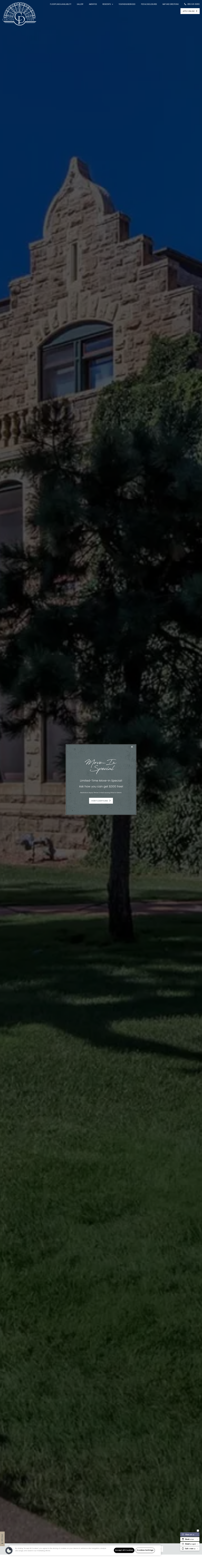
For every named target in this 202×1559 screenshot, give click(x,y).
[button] (101, 801)
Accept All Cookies (124, 1550)
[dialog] (101, 780)
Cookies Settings (145, 1550)
